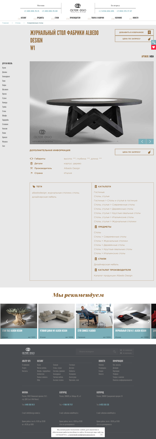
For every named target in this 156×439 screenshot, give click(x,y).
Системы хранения (59, 371)
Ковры (4, 85)
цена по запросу (131, 39)
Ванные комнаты (42, 377)
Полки (4, 133)
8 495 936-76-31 (29, 404)
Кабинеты (72, 371)
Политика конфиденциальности (122, 380)
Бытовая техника (58, 380)
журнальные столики (59, 193)
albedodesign (39, 193)
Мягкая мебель (41, 368)
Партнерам (116, 371)
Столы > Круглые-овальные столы (113, 249)
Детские (71, 368)
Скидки (101, 371)
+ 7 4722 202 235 (106, 11)
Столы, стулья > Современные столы (114, 204)
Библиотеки (40, 374)
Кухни (4, 67)
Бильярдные (57, 374)
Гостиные (99, 192)
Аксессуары (72, 377)
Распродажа (102, 368)
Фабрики (115, 374)
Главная (5, 23)
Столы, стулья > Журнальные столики (115, 221)
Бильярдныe (6, 76)
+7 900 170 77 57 (124, 11)
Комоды (4, 102)
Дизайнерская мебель (106, 264)
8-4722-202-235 (104, 404)
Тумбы (4, 107)
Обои (38, 380)
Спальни (55, 365)
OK (101, 435)
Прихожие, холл (74, 380)
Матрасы (5, 141)
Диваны (4, 72)
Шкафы (4, 115)
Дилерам (115, 368)
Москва (40, 5)
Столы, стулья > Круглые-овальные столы (117, 213)
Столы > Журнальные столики (111, 241)
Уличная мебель (58, 377)
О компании (25, 365)
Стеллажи (5, 124)
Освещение (72, 374)
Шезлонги (5, 89)
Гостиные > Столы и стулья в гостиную (115, 200)
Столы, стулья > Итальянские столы (114, 217)
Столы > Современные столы (110, 236)
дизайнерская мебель (44, 197)
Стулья (4, 98)
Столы (17, 23)
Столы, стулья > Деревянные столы (113, 209)
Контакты (25, 371)
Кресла (4, 94)
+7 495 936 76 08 (49, 11)
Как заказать (117, 365)
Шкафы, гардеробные (43, 371)
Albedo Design (72, 168)
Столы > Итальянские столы (109, 253)
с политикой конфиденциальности (81, 435)
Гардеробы (5, 120)
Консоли (4, 128)
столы (75, 193)
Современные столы (35, 23)
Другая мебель (7, 63)
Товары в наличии (97, 17)
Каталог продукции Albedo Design (113, 275)
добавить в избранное (131, 32)
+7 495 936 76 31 (32, 11)
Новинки (101, 365)
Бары (3, 80)
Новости (135, 17)
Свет (3, 146)
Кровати (4, 137)
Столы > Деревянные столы (109, 245)
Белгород (115, 5)
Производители (75, 17)
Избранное (118, 17)
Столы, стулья (101, 196)
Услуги (24, 368)
